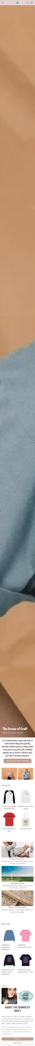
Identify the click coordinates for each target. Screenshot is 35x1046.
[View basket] (32, 3)
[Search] (28, 3)
